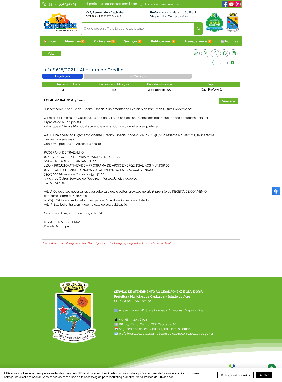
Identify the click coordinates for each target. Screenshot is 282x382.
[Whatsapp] (215, 53)
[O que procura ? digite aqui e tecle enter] (198, 29)
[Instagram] (238, 4)
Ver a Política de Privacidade (155, 377)
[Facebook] (225, 4)
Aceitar (264, 375)
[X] (205, 53)
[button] (75, 41)
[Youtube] (231, 4)
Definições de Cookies (235, 375)
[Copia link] (196, 53)
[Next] (272, 368)
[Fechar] (277, 375)
